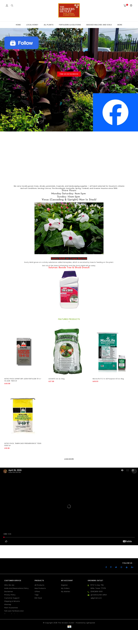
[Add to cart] (5, 387)
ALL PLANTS (48, 25)
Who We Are (9, 585)
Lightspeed (90, 623)
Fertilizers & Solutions (70, 25)
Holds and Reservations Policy (16, 588)
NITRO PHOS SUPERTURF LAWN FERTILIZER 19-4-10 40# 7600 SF (22, 380)
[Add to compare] (16, 387)
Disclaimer (8, 591)
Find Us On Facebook (69, 74)
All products (39, 585)
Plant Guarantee (11, 608)
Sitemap (7, 604)
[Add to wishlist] (11, 387)
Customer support (12, 598)
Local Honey (32, 25)
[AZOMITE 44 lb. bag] (67, 351)
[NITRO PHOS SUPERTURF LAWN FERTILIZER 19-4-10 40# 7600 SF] (23, 351)
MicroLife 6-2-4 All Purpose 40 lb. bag (108, 379)
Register (64, 585)
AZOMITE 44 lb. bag (57, 379)
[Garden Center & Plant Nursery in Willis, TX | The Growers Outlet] (69, 10)
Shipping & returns (12, 601)
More (119, 25)
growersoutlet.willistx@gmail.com (99, 596)
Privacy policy (10, 595)
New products (40, 588)
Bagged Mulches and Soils (99, 25)
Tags (37, 595)
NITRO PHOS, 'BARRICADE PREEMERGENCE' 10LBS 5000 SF (22, 444)
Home (18, 25)
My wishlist (65, 591)
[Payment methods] (69, 626)
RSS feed (38, 598)
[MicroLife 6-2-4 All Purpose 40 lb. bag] (112, 351)
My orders (65, 588)
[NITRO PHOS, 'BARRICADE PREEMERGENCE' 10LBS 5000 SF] (23, 416)
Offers (37, 591)
